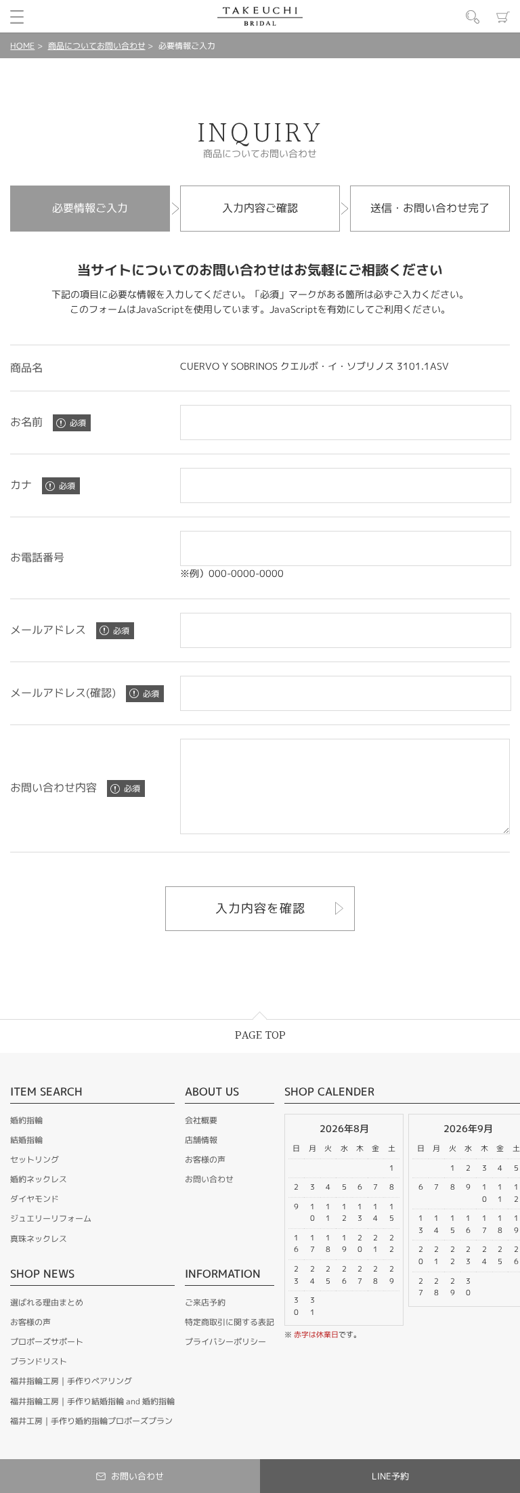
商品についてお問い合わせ (97, 45)
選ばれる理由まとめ (46, 1302)
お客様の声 (30, 1322)
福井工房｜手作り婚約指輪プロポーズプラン (91, 1421)
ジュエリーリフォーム (50, 1218)
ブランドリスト (38, 1361)
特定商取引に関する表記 (229, 1322)
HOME (22, 45)
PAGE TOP (260, 1035)
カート (503, 17)
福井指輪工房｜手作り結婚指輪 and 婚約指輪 (92, 1401)
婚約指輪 (26, 1120)
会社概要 (201, 1120)
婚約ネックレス (38, 1179)
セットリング (34, 1159)
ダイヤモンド (34, 1199)
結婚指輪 (26, 1140)
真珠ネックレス (38, 1239)
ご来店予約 (205, 1302)
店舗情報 (201, 1140)
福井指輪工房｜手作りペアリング (71, 1381)
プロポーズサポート (46, 1341)
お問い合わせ (209, 1179)
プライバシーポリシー (225, 1341)
